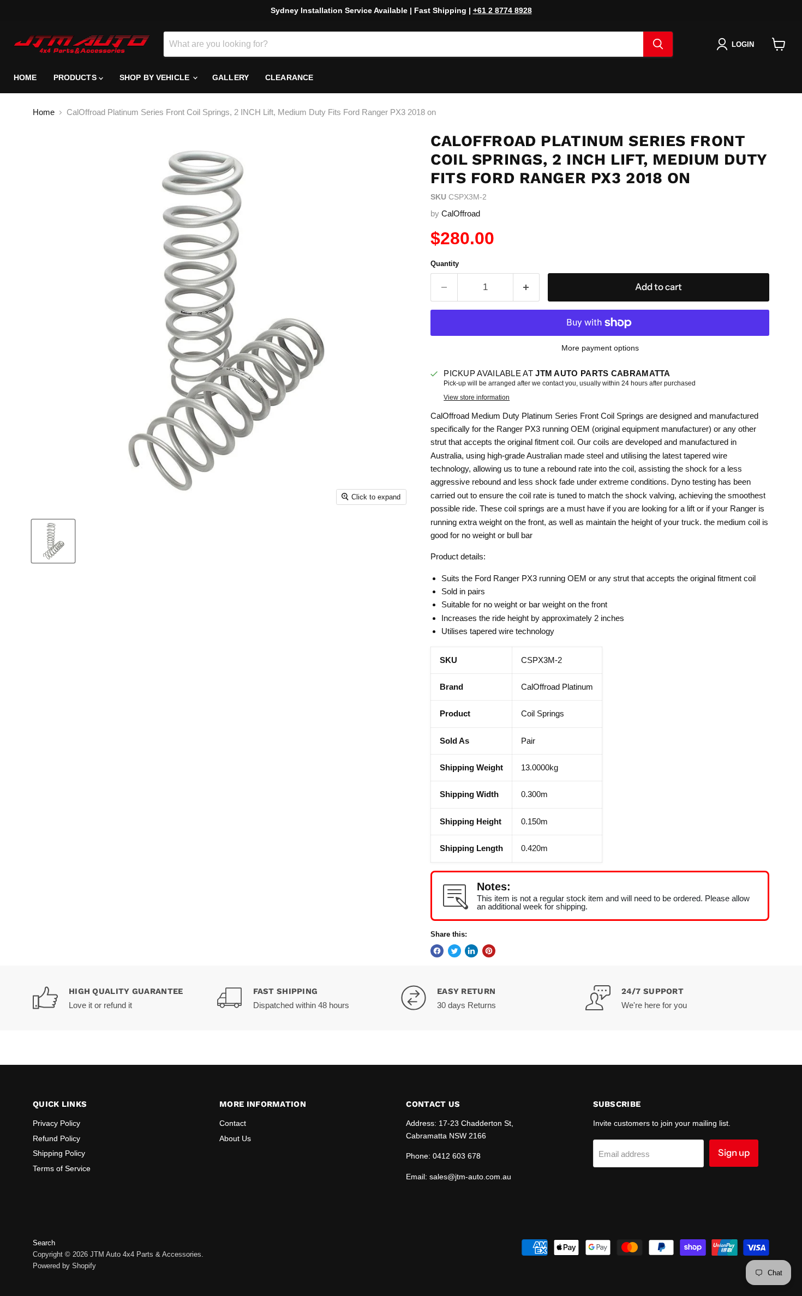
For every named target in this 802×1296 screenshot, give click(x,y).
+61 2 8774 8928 (502, 10)
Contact (232, 1123)
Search (44, 1243)
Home (25, 77)
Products (76, 77)
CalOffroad (460, 213)
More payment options (600, 347)
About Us (235, 1138)
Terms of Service (62, 1168)
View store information (477, 397)
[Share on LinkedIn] (471, 950)
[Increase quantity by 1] (526, 287)
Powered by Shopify (64, 1266)
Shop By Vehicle (155, 77)
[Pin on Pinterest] (488, 950)
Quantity (444, 264)
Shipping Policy (59, 1153)
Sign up (734, 1152)
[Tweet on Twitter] (454, 950)
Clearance (289, 77)
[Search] (658, 44)
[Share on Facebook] (437, 950)
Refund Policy (56, 1138)
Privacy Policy (56, 1123)
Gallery (230, 77)
